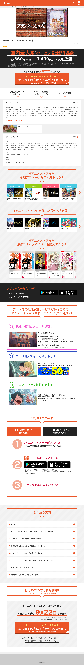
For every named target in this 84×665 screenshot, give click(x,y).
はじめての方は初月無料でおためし (42, 79)
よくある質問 (65, 93)
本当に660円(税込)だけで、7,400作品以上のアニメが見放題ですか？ (34, 531)
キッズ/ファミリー (18, 120)
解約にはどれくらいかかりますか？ (23, 567)
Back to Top (42, 659)
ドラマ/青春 (9, 120)
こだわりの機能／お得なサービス (42, 93)
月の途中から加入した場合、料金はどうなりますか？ (29, 546)
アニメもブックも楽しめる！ (18, 93)
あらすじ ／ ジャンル (12, 102)
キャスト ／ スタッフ (12, 137)
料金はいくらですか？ (18, 524)
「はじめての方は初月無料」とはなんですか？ (26, 539)
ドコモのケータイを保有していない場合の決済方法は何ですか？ (32, 560)
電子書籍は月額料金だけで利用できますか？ (26, 575)
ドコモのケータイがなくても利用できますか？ (26, 553)
